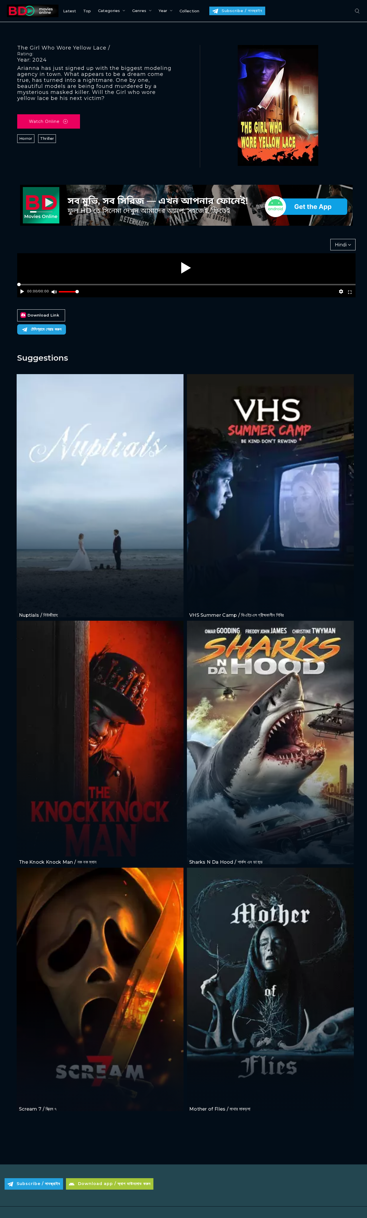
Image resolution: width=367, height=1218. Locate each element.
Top (87, 11)
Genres (139, 10)
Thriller (47, 138)
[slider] (69, 294)
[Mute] (54, 291)
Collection (189, 11)
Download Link (43, 315)
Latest (69, 11)
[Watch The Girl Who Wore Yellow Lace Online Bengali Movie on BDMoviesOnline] (31, 11)
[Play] (186, 268)
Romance (44, 604)
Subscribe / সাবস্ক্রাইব (242, 10)
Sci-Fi (195, 851)
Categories (109, 10)
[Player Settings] (341, 291)
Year (163, 10)
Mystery (43, 1098)
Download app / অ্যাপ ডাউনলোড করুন (114, 1183)
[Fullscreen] (349, 291)
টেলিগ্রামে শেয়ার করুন (46, 329)
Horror (25, 138)
